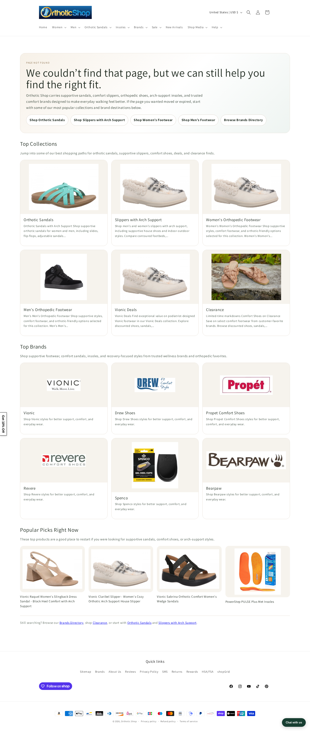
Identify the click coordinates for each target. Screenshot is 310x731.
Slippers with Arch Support (177, 623)
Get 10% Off (3, 424)
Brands (100, 672)
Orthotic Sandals (139, 623)
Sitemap (85, 672)
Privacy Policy (149, 672)
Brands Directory (71, 623)
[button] (59, 27)
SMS (165, 672)
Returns (177, 672)
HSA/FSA (207, 672)
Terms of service (188, 721)
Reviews (130, 672)
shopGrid (223, 672)
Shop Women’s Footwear (153, 120)
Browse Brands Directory (243, 120)
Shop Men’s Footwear (198, 120)
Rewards (192, 672)
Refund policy (167, 721)
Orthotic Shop (129, 721)
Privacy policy (148, 721)
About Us (115, 672)
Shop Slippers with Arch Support (99, 120)
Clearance (100, 623)
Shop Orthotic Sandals (47, 120)
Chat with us (294, 722)
